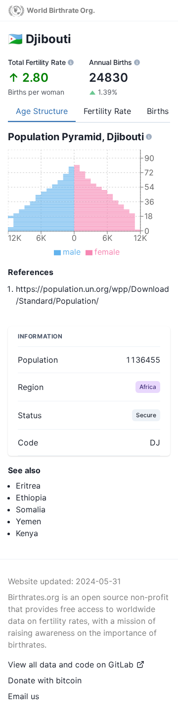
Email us (23, 696)
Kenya (27, 533)
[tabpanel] (89, 219)
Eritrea (28, 486)
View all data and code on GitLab (71, 664)
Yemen (28, 521)
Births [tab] (158, 111)
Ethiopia (31, 497)
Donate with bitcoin (45, 680)
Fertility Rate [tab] (107, 111)
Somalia (30, 509)
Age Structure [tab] (42, 111)
